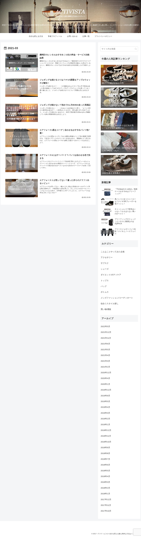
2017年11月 (106, 505)
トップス (105, 280)
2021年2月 (105, 367)
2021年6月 (105, 344)
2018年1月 (105, 494)
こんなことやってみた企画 (112, 252)
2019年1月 (105, 424)
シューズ (105, 269)
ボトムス (105, 292)
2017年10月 (106, 511)
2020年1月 (105, 384)
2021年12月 (106, 332)
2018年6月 (105, 465)
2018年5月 (105, 471)
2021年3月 (105, 361)
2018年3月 (105, 482)
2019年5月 (105, 401)
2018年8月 (105, 453)
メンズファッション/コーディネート (117, 298)
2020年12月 (106, 372)
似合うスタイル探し (110, 303)
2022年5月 (105, 326)
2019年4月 (105, 407)
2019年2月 (105, 419)
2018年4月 (105, 476)
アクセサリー (107, 257)
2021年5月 (105, 349)
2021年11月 (106, 338)
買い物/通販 (106, 309)
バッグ (104, 286)
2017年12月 (106, 499)
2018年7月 (105, 459)
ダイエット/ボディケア (111, 275)
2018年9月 (105, 447)
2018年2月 (105, 488)
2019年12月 (106, 390)
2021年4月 (105, 355)
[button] (136, 49)
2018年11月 (106, 436)
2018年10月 (106, 442)
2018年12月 (106, 430)
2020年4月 (105, 378)
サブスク (105, 263)
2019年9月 (105, 396)
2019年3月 (105, 413)
